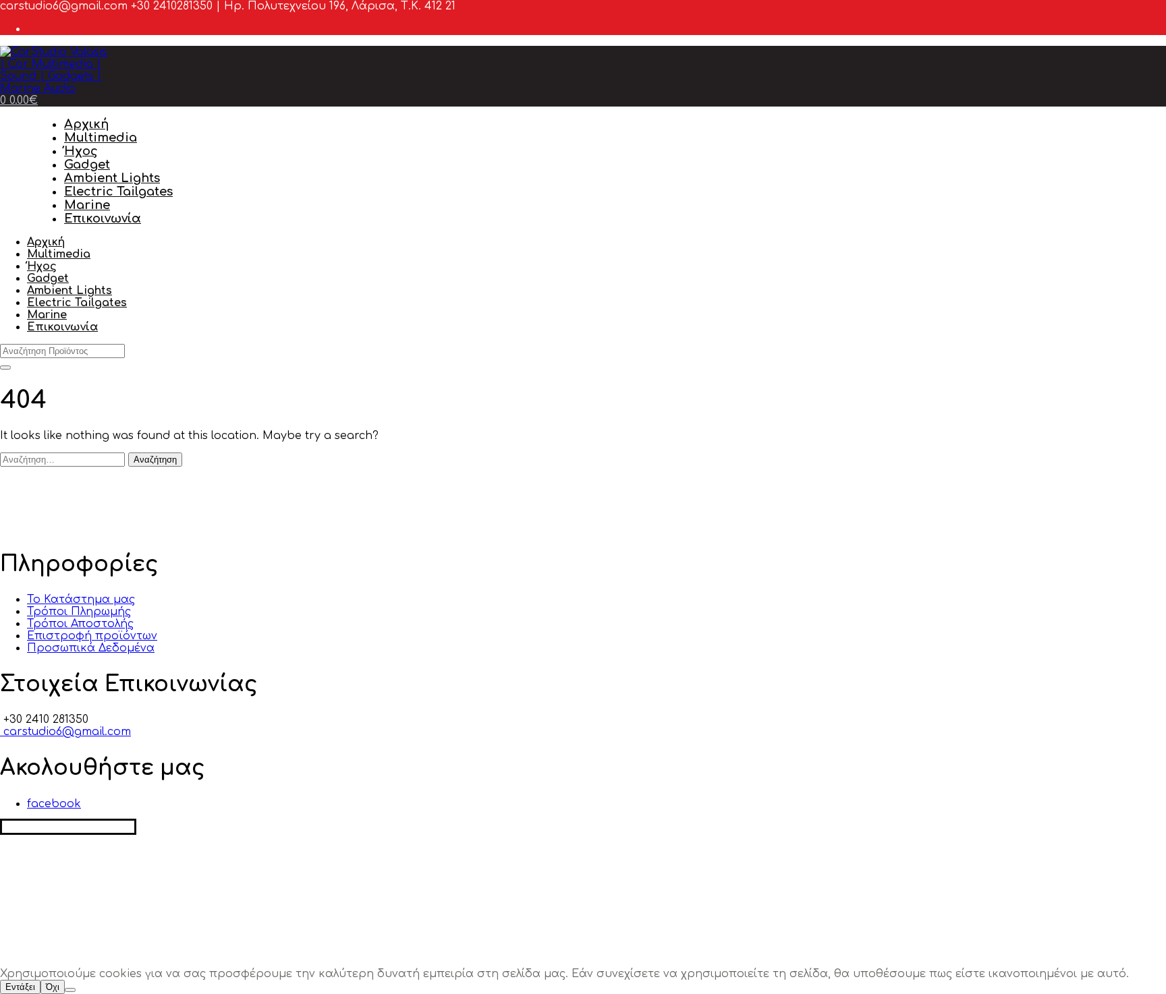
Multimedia (100, 137)
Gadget (87, 164)
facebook (54, 804)
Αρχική (86, 124)
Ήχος (81, 151)
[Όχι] (70, 990)
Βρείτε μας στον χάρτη (68, 827)
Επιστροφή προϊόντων (92, 636)
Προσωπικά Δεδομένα (91, 648)
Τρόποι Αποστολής (80, 624)
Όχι (52, 987)
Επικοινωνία (102, 218)
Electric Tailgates (118, 191)
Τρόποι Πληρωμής (79, 612)
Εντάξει (20, 987)
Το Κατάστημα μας (81, 599)
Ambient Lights (112, 178)
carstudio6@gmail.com (65, 732)
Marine (87, 205)
